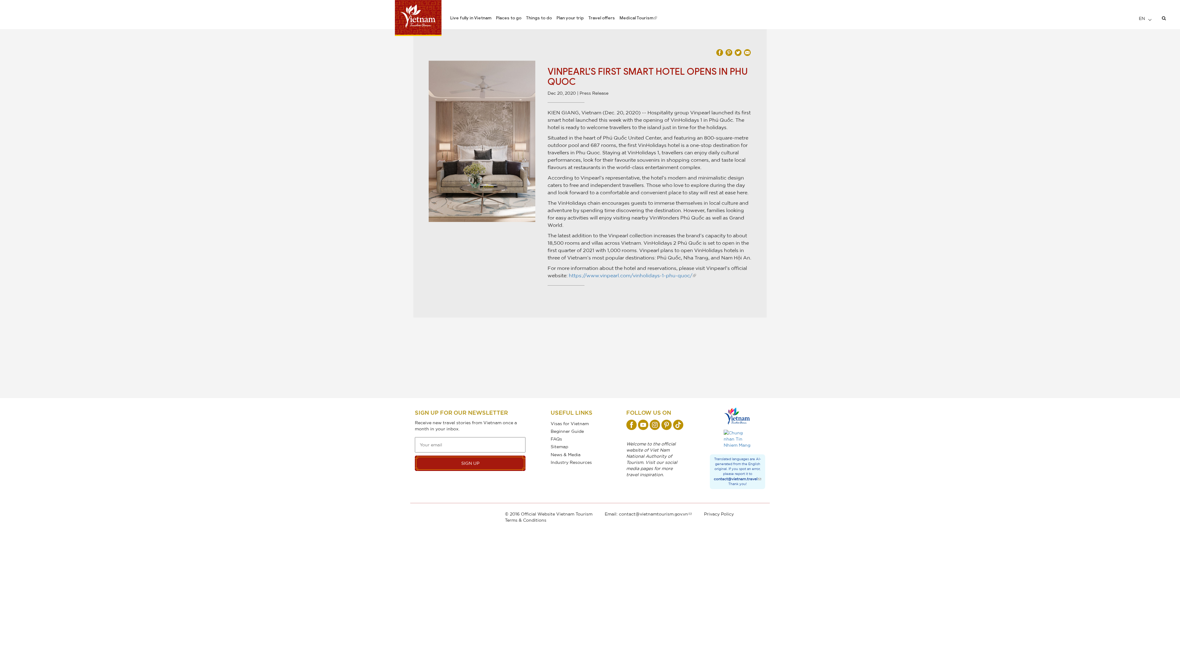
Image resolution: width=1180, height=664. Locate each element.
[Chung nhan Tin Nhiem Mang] (737, 439)
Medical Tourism (636, 18)
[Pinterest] (666, 425)
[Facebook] (631, 425)
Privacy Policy (719, 514)
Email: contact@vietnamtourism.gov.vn (646, 514)
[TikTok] (678, 425)
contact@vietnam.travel (735, 479)
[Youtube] (643, 425)
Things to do (539, 18)
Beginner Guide (567, 431)
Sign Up (470, 463)
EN (1142, 18)
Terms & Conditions (525, 520)
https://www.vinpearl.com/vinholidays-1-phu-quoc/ (630, 275)
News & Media (565, 454)
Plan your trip (570, 18)
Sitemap (559, 446)
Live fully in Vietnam (470, 18)
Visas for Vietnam (570, 423)
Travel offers (601, 18)
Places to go (508, 18)
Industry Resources (571, 462)
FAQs (556, 439)
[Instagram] (655, 425)
